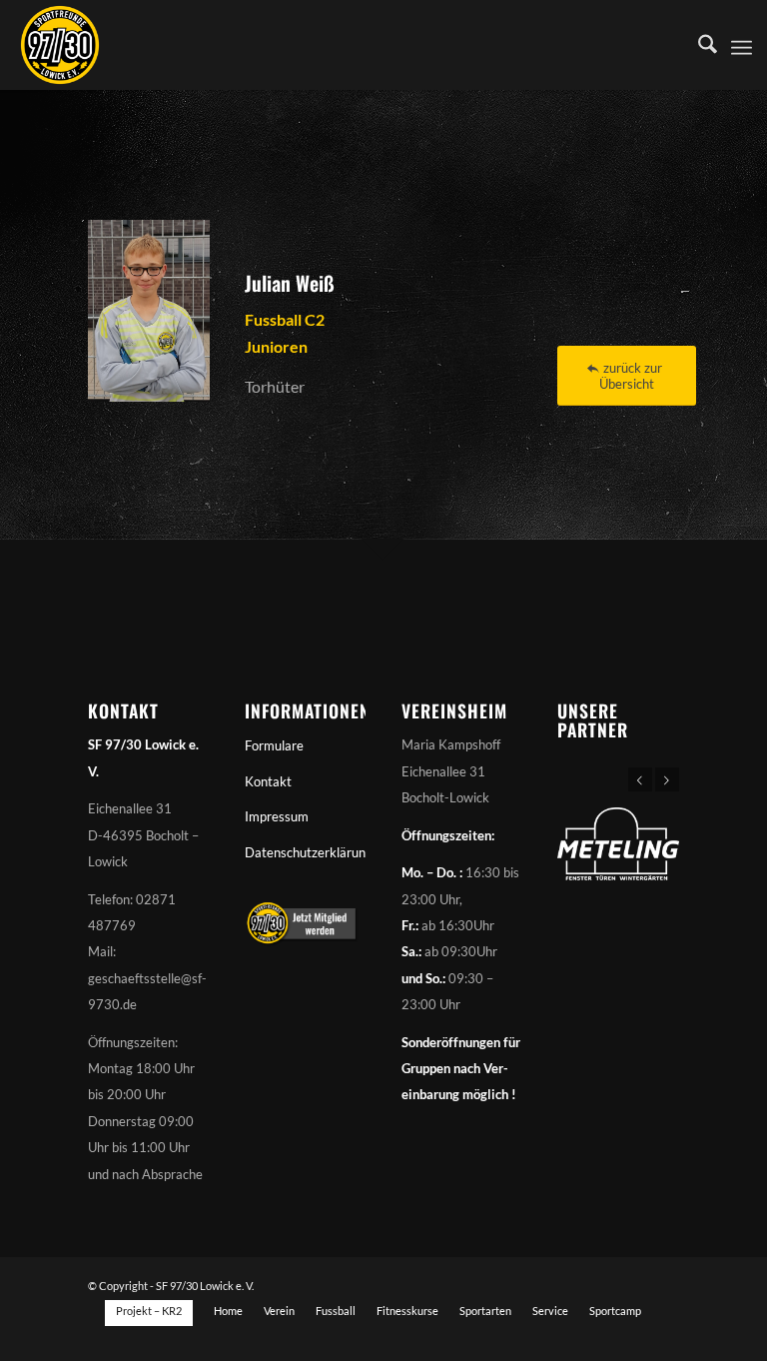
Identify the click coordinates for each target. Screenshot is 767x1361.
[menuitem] (697, 45)
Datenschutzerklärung (305, 852)
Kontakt (268, 781)
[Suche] (697, 45)
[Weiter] (667, 779)
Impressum (277, 816)
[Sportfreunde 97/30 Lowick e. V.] (60, 45)
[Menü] (741, 45)
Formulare (274, 745)
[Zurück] (640, 779)
